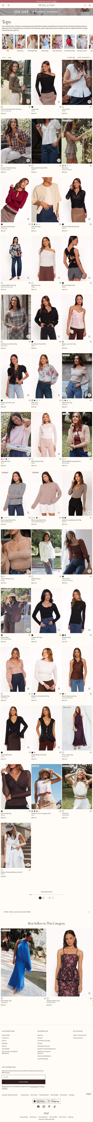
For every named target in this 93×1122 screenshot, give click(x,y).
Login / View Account (79, 1035)
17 (49, 898)
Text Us (4, 1040)
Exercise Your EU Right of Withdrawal (9, 1052)
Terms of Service (44, 1095)
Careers (39, 1038)
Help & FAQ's (6, 1035)
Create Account (78, 1038)
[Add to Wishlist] (30, 107)
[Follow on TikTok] (54, 1106)
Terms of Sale (54, 1095)
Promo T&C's (63, 1095)
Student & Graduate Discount (46, 1049)
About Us (40, 1035)
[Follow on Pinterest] (49, 1106)
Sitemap (71, 1095)
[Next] (52, 898)
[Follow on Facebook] (38, 1106)
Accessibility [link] (6, 1049)
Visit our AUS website (44, 1056)
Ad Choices (34, 1095)
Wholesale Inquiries (43, 1046)
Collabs (39, 1043)
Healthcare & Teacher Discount (44, 1052)
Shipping (4, 1043)
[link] (46, 12)
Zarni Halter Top (6, 1003)
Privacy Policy (25, 1095)
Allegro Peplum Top (53, 1003)
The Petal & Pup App (43, 1040)
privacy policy (34, 1086)
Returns (4, 1046)
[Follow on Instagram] (43, 1106)
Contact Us (5, 1038)
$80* (54, 1)
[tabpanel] (46, 972)
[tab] (46, 923)
